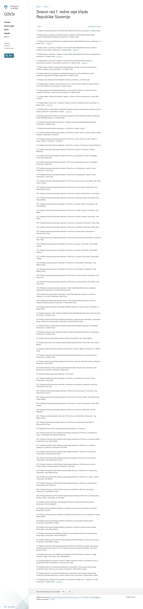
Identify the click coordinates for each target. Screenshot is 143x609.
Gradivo (48, 43)
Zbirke (6, 29)
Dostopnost (7, 45)
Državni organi (9, 26)
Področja (7, 22)
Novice (6, 37)
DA (64, 591)
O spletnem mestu (9, 48)
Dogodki (7, 33)
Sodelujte (6, 43)
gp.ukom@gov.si (95, 597)
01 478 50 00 (84, 597)
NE (70, 591)
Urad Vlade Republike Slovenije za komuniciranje (64, 597)
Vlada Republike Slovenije (94, 26)
